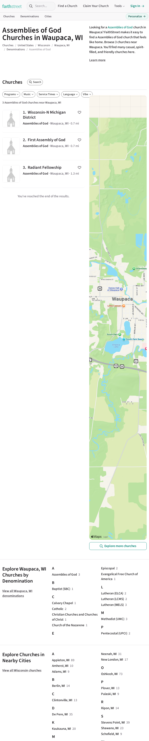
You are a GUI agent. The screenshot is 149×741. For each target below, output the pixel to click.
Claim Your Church (96, 6)
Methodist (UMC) (112, 619)
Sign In (135, 6)
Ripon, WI (107, 708)
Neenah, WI (109, 654)
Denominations (29, 16)
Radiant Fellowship (43, 174)
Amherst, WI (60, 666)
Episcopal (108, 568)
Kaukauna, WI (61, 728)
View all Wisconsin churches (21, 670)
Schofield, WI (110, 734)
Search (37, 82)
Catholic (57, 609)
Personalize (137, 16)
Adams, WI (59, 671)
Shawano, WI (110, 728)
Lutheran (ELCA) (112, 593)
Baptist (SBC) (61, 589)
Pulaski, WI (108, 694)
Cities (48, 16)
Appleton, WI (61, 660)
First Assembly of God (43, 146)
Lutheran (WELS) (112, 605)
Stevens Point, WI (113, 722)
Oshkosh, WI (109, 674)
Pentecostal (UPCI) (114, 633)
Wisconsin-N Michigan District (43, 118)
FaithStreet (12, 6)
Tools (118, 6)
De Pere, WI (60, 714)
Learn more (97, 60)
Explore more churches (120, 546)
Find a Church (67, 6)
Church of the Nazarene (68, 625)
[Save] (79, 112)
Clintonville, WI (62, 700)
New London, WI (112, 659)
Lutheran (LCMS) (112, 599)
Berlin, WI (58, 686)
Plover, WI (108, 688)
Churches (9, 16)
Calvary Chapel (62, 603)
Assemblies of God (120, 27)
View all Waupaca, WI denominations (17, 593)
